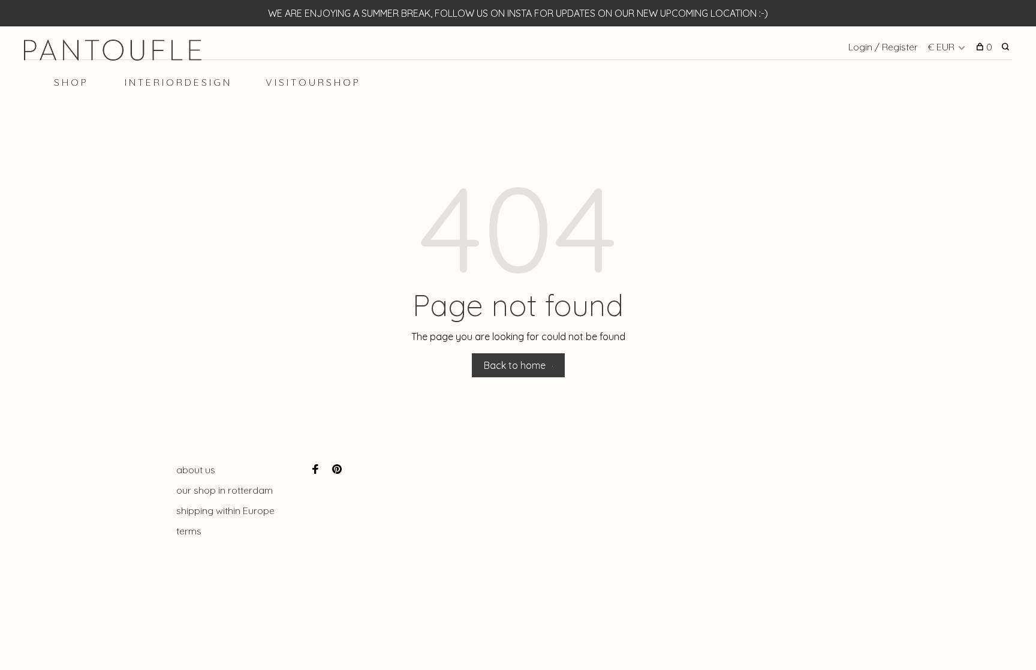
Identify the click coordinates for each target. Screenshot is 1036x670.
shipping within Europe (225, 510)
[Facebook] (315, 470)
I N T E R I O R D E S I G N (177, 82)
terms (188, 531)
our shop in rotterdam (224, 490)
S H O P (70, 82)
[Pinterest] (337, 470)
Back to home (515, 365)
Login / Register (883, 47)
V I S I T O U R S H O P (312, 82)
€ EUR (942, 47)
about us (195, 470)
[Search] (1007, 47)
